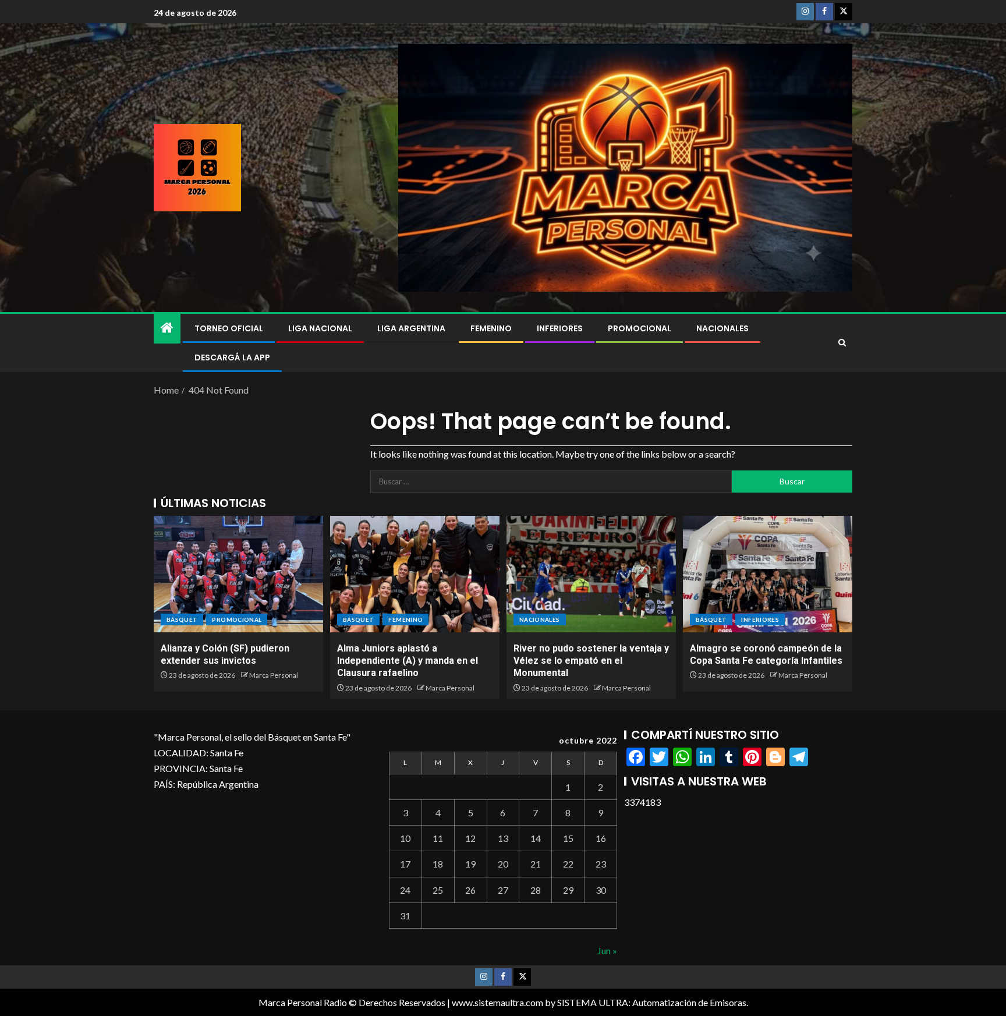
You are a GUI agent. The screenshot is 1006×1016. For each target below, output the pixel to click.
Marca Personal (273, 675)
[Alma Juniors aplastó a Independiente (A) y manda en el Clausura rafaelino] (415, 574)
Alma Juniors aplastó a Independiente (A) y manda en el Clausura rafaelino (407, 661)
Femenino (491, 328)
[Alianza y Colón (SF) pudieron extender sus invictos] (238, 574)
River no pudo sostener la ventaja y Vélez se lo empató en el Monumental (591, 661)
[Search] (842, 343)
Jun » (607, 950)
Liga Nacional (320, 328)
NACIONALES (722, 328)
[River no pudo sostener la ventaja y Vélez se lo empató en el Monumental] (591, 574)
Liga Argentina (411, 328)
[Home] (167, 328)
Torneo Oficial (228, 328)
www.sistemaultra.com (497, 1002)
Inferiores (560, 328)
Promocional (639, 328)
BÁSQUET (182, 619)
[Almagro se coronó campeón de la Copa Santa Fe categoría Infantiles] (767, 574)
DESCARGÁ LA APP (232, 357)
